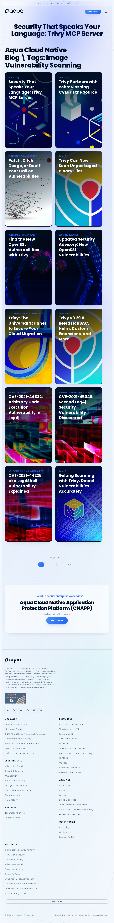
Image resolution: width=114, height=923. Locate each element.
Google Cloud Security (16, 785)
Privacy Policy (59, 915)
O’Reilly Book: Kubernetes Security (75, 753)
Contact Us (64, 832)
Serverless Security (14, 869)
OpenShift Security (14, 771)
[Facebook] (40, 710)
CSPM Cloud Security (15, 854)
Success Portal (66, 837)
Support (60, 3)
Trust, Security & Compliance (73, 804)
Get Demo (57, 620)
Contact (50, 3)
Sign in (40, 3)
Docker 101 (64, 743)
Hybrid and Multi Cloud (16, 748)
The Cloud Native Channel (72, 748)
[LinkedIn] (7, 710)
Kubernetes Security (15, 766)
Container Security (14, 859)
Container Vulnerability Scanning (21, 883)
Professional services (69, 814)
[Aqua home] (14, 11)
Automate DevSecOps (16, 724)
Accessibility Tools (100, 915)
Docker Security (12, 795)
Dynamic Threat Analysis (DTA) (20, 879)
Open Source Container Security (21, 888)
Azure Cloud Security (15, 780)
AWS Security (11, 776)
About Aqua (65, 785)
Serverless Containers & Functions (22, 743)
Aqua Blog (64, 827)
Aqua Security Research (71, 724)
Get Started (93, 12)
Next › (68, 564)
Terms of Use (72, 915)
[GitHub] (27, 710)
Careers (63, 795)
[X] (14, 710)
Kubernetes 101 (66, 734)
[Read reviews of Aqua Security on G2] (57, 698)
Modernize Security (14, 729)
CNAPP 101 (63, 758)
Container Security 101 (69, 767)
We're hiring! (72, 3)
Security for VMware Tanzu (18, 790)
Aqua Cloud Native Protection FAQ (76, 809)
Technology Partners (15, 813)
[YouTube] (20, 710)
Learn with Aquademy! (70, 772)
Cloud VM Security (14, 874)
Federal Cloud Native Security (19, 753)
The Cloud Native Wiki (69, 729)
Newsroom (64, 790)
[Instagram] (34, 710)
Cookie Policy (84, 915)
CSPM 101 (63, 762)
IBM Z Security (11, 799)
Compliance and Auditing (18, 738)
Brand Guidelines (67, 799)
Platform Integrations (15, 893)
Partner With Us (12, 817)
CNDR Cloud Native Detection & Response (25, 734)
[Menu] (106, 12)
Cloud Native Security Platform (20, 850)
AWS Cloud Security (68, 738)
